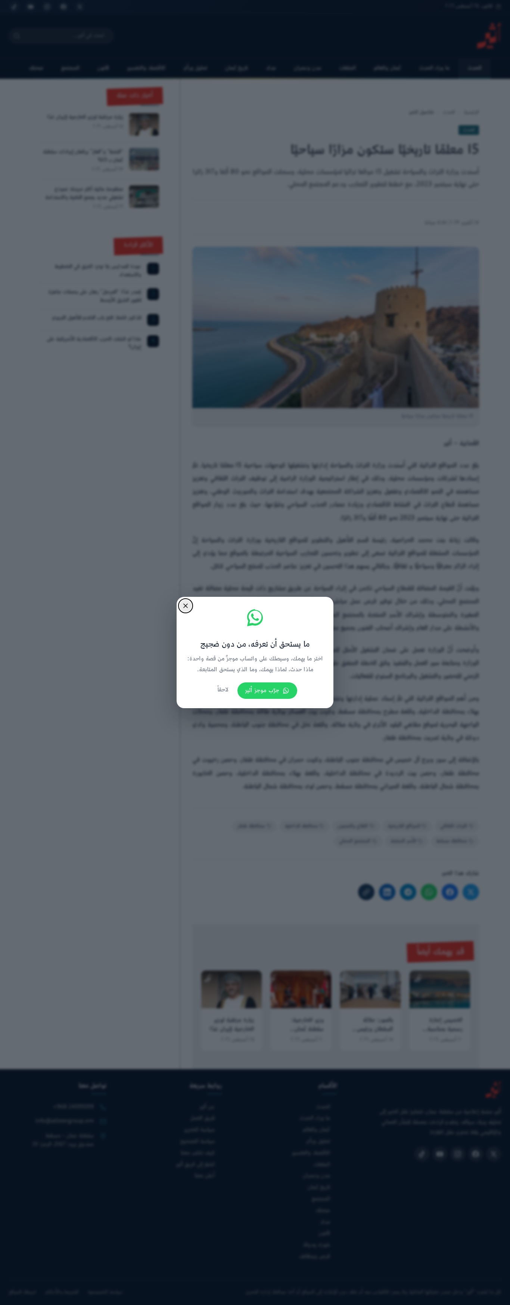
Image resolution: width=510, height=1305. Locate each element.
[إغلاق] (186, 606)
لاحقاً (222, 690)
